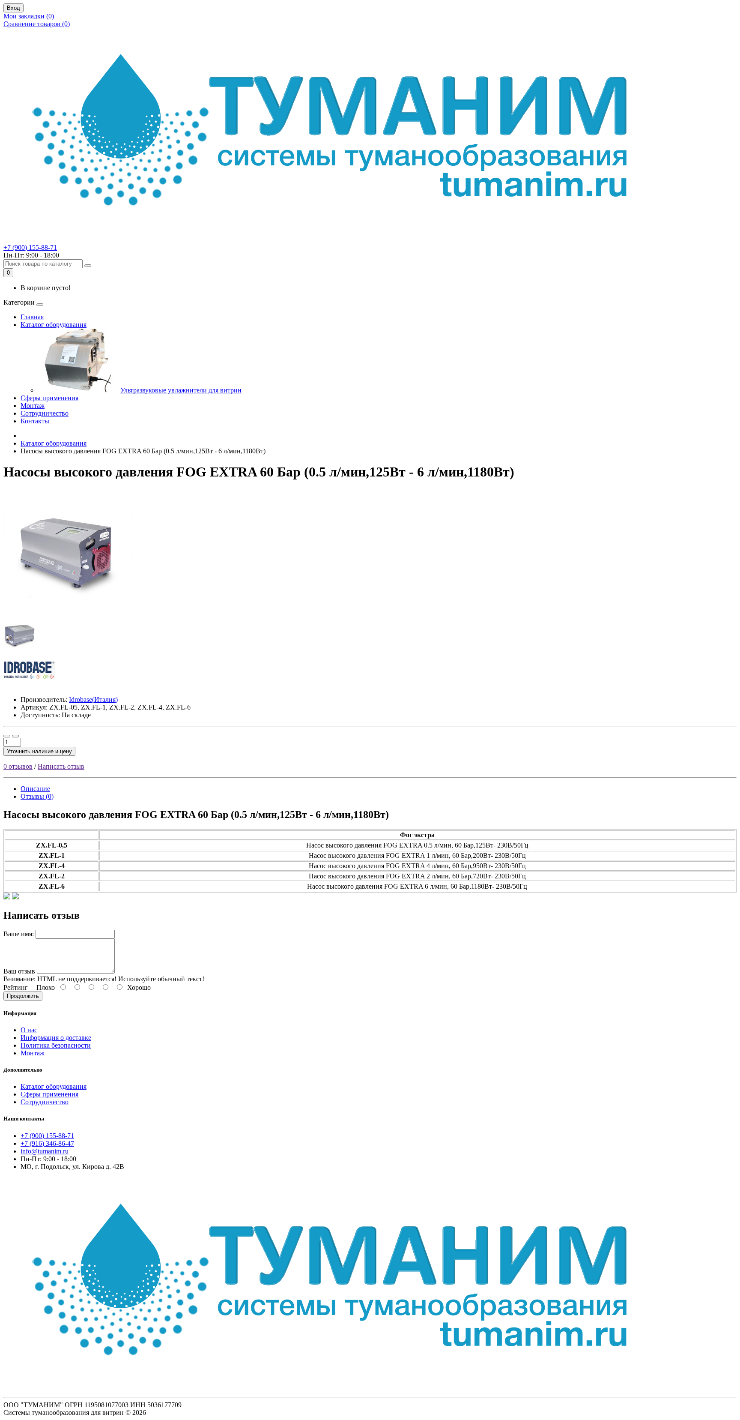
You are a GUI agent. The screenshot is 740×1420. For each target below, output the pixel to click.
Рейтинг (15, 987)
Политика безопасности (56, 1045)
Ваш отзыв (19, 971)
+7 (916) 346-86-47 (47, 1143)
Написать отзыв (61, 766)
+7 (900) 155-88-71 (30, 247)
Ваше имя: (18, 934)
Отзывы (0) (37, 796)
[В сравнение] (15, 736)
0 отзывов (18, 766)
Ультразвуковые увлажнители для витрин (181, 390)
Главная (32, 317)
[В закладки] (6, 736)
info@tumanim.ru (45, 1151)
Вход (13, 8)
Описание (35, 788)
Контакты (35, 421)
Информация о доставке (56, 1037)
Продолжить (23, 996)
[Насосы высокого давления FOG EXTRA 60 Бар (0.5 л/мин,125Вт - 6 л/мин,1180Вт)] (67, 615)
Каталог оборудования (54, 324)
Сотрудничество (45, 413)
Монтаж (33, 405)
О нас (29, 1030)
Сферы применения (49, 397)
